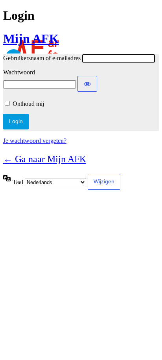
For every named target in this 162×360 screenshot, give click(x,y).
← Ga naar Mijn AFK (44, 159)
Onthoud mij (28, 103)
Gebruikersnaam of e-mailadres (42, 58)
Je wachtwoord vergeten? (34, 140)
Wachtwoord (19, 72)
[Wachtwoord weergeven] (87, 84)
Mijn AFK (31, 38)
